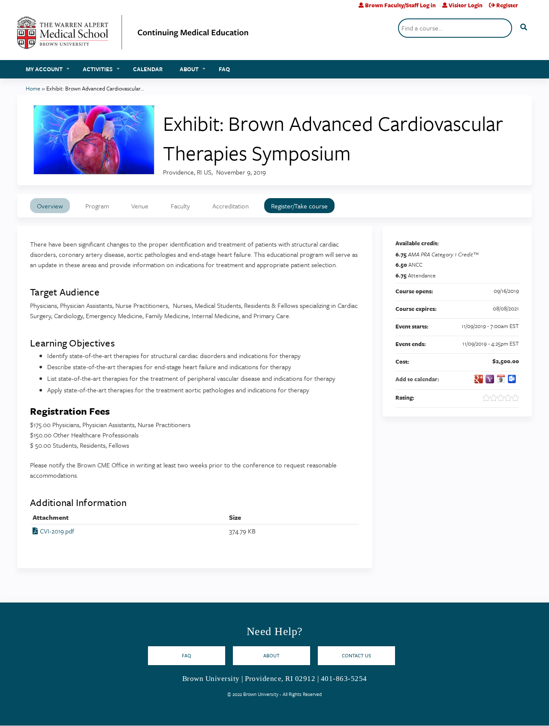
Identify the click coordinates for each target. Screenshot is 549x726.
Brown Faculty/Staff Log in (400, 5)
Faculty (180, 206)
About (189, 69)
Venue (139, 206)
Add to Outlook (512, 379)
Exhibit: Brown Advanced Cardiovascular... (95, 88)
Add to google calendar (478, 379)
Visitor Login (466, 5)
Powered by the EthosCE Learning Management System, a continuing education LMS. (501, 711)
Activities (98, 69)
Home (33, 88)
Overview (50, 206)
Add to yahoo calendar (490, 379)
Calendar (148, 69)
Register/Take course (299, 206)
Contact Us (356, 655)
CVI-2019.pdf (57, 531)
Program (97, 206)
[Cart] (528, 8)
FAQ (224, 69)
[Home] (133, 35)
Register (507, 5)
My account (44, 69)
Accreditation (230, 206)
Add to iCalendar (501, 378)
